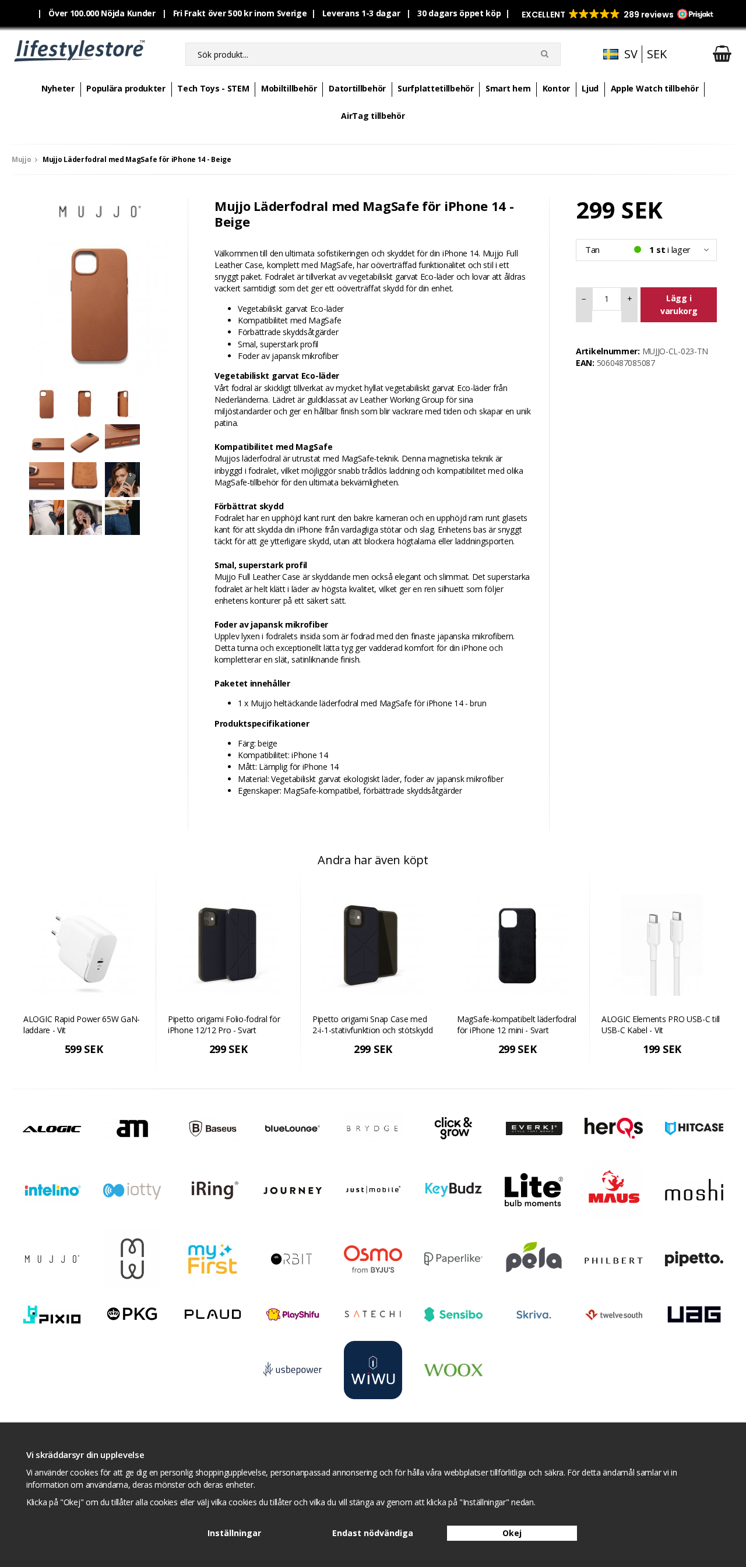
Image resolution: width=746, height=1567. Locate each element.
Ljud (590, 88)
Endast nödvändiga (372, 1532)
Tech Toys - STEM (213, 88)
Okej (512, 1532)
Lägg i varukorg (679, 304)
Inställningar (234, 1532)
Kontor (556, 88)
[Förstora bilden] (99, 303)
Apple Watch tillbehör (655, 88)
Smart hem (507, 88)
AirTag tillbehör (372, 115)
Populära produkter (126, 88)
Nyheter (58, 88)
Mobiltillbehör (289, 88)
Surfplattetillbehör (435, 88)
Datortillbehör (357, 88)
